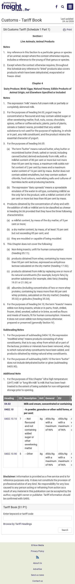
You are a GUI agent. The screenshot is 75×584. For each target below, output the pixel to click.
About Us (37, 563)
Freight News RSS (37, 557)
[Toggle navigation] (70, 7)
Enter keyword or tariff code (18, 513)
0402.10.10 (10, 418)
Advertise (37, 569)
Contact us (37, 581)
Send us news (37, 575)
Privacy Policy (37, 551)
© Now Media (37, 545)
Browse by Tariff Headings (17, 524)
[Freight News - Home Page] (15, 6)
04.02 (7, 403)
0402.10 (8, 409)
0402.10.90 (10, 453)
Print (69, 29)
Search (65, 530)
